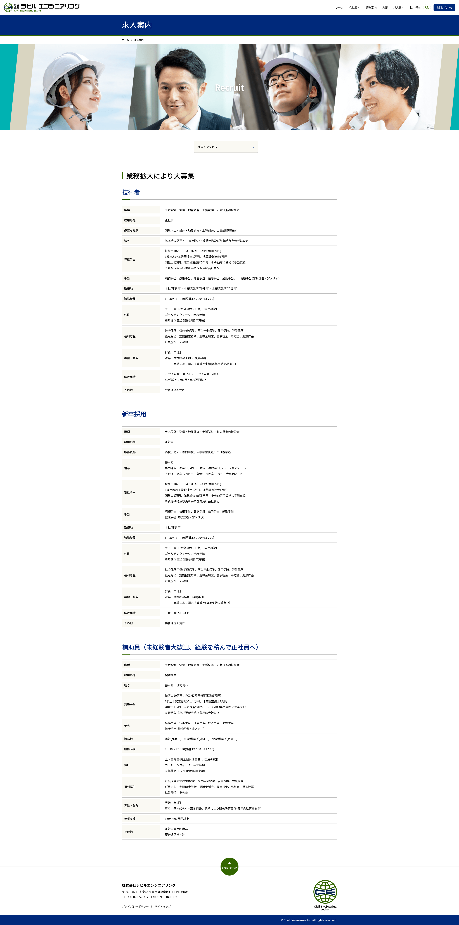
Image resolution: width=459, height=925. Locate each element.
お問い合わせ (444, 7)
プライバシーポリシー (135, 906)
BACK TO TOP (229, 867)
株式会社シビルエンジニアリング (149, 885)
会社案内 (354, 7)
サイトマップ (163, 906)
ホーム (339, 7)
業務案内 (371, 7)
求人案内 (398, 7)
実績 (385, 7)
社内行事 (415, 7)
